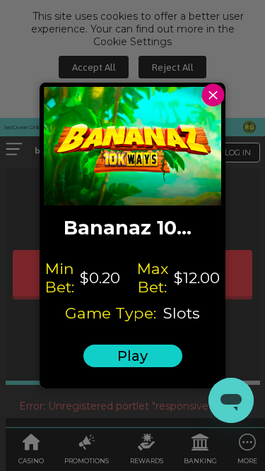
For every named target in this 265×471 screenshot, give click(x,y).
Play (132, 355)
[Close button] (213, 95)
